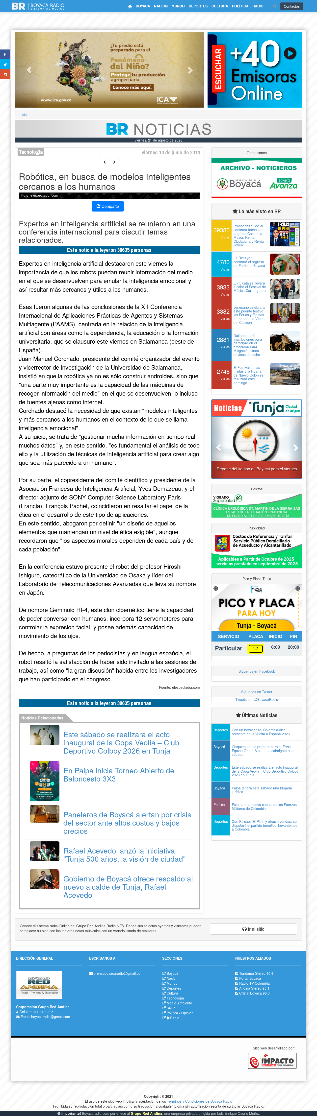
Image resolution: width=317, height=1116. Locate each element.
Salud (171, 1007)
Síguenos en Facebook (256, 671)
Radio (174, 1017)
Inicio (23, 114)
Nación (172, 978)
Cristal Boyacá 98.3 (254, 993)
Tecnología (175, 998)
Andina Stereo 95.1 (254, 988)
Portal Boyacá (250, 978)
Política (172, 1012)
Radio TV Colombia (254, 983)
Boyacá (172, 973)
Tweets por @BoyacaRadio (257, 699)
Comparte (110, 206)
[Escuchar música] (255, 70)
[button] (29, 70)
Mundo (172, 983)
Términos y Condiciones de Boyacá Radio (199, 1101)
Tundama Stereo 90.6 (256, 973)
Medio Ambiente (179, 1002)
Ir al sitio (255, 929)
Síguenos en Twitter (256, 691)
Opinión (187, 1012)
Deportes (174, 988)
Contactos (292, 6)
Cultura (172, 993)
